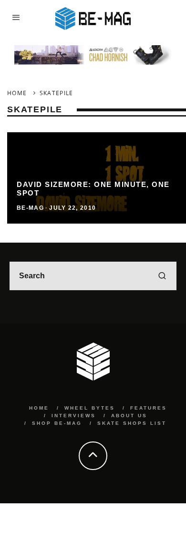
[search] (162, 276)
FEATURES (148, 408)
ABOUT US (129, 415)
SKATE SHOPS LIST (131, 423)
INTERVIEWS (74, 415)
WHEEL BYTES (89, 408)
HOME (39, 408)
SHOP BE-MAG (57, 423)
